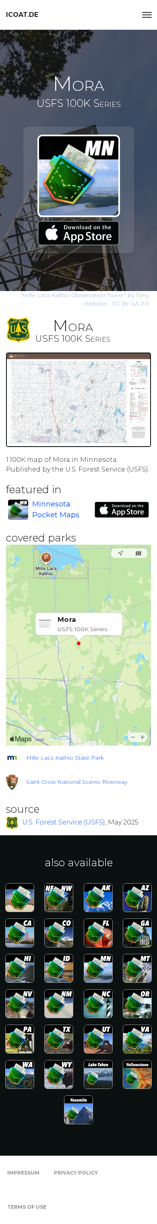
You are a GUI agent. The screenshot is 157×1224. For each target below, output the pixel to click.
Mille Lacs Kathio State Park (65, 757)
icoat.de (22, 14)
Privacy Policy (76, 1173)
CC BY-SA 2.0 (130, 303)
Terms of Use (26, 1207)
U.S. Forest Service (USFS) (63, 822)
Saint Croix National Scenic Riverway (76, 781)
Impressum (23, 1173)
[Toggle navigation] (147, 15)
